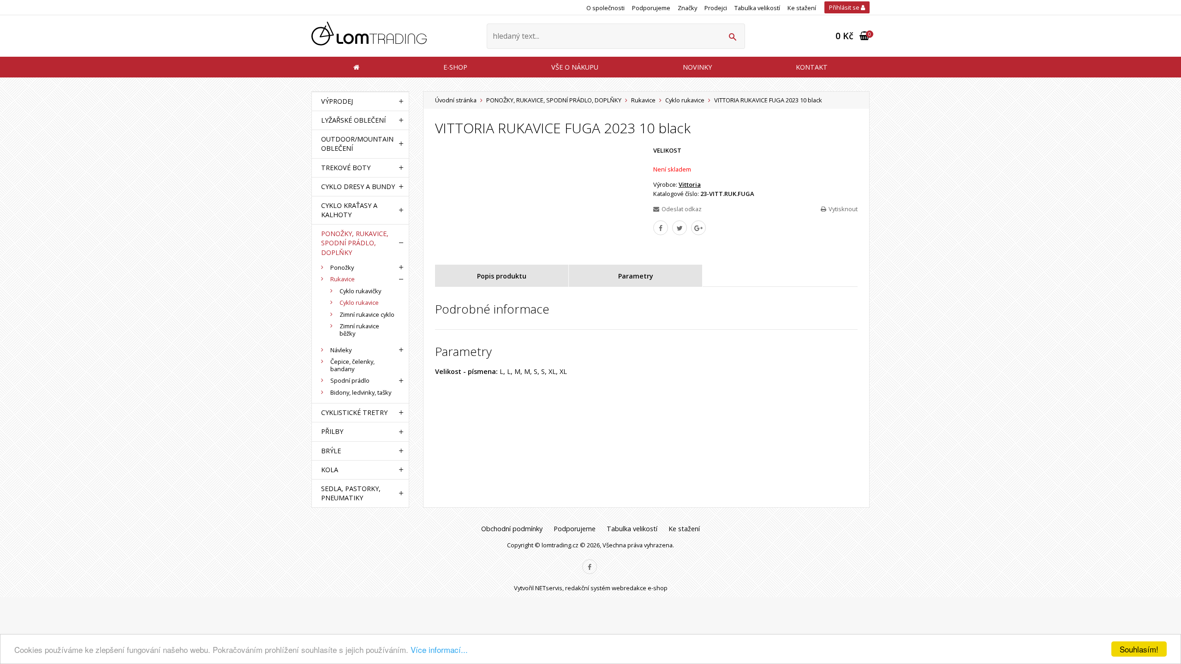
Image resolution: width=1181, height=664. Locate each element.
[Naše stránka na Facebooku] (589, 566)
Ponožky (342, 267)
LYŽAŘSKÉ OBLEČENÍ (353, 120)
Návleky (341, 350)
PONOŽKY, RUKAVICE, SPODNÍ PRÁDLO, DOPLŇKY (553, 100)
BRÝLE (331, 450)
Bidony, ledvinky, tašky (360, 392)
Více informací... (439, 649)
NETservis (548, 588)
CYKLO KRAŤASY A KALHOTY (349, 210)
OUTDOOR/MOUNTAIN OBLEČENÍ (357, 144)
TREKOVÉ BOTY (345, 167)
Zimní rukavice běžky (359, 330)
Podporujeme (651, 8)
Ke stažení (801, 8)
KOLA (329, 469)
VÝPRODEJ (337, 101)
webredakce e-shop (640, 588)
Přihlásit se (845, 7)
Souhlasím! (1139, 649)
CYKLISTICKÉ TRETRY (354, 412)
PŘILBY (332, 431)
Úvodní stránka (456, 100)
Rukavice (643, 100)
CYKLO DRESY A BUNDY (358, 186)
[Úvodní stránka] (369, 36)
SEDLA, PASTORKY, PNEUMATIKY (351, 493)
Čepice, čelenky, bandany (352, 365)
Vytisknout (843, 209)
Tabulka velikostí (757, 8)
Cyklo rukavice (684, 100)
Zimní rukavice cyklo (367, 314)
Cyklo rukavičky (360, 291)
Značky (687, 8)
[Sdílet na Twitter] (679, 227)
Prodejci (715, 8)
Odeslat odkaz (682, 209)
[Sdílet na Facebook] (660, 227)
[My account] (732, 36)
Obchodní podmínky (512, 528)
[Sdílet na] (698, 227)
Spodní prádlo (350, 380)
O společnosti (605, 8)
